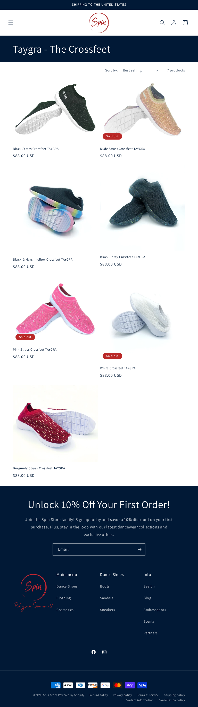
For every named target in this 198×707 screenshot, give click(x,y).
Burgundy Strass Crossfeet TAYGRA (39, 468)
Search (149, 586)
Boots (105, 586)
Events (149, 621)
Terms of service (148, 695)
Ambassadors (155, 609)
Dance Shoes (67, 586)
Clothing (63, 598)
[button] (10, 22)
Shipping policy (174, 695)
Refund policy (98, 695)
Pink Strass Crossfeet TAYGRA (35, 350)
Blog (147, 598)
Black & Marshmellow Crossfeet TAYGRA (43, 260)
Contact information (140, 700)
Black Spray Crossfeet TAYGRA (122, 257)
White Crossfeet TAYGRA (118, 368)
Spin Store (50, 695)
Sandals (106, 598)
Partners (151, 633)
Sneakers (107, 609)
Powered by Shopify (71, 695)
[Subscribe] (139, 549)
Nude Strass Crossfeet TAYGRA (122, 149)
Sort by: (111, 70)
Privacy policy (122, 695)
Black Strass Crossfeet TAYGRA (36, 149)
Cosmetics (64, 609)
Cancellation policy (172, 700)
